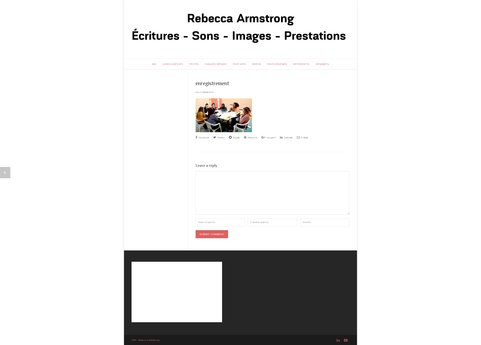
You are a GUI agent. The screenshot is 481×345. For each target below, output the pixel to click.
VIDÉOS (256, 64)
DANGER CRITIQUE (216, 64)
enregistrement (212, 83)
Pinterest (252, 137)
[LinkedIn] (338, 340)
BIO (154, 64)
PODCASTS (239, 64)
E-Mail (304, 137)
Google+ (271, 137)
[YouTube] (345, 340)
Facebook (203, 137)
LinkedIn (288, 137)
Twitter (221, 137)
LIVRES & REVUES (173, 64)
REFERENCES (301, 64)
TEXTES (194, 64)
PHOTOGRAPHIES (277, 64)
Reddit (236, 137)
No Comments (205, 92)
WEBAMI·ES (322, 64)
